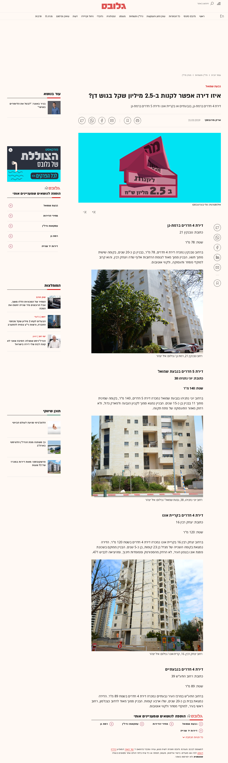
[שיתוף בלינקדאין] (217, 257)
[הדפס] (137, 120)
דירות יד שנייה (188, 730)
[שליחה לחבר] (111, 120)
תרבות (38, 16)
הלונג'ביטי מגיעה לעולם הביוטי (29, 422)
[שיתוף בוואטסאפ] (91, 120)
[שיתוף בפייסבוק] (101, 120)
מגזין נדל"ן (186, 75)
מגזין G (49, 16)
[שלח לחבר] (217, 267)
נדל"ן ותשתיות (201, 75)
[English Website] (222, 16)
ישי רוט (42, 336)
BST (44, 316)
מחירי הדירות (160, 724)
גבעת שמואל (213, 86)
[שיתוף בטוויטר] (82, 120)
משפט (122, 16)
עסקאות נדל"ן (130, 724)
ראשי (201, 16)
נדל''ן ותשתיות (136, 16)
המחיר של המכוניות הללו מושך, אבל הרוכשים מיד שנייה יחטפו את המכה (27, 305)
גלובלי (100, 16)
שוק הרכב (41, 297)
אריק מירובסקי (213, 120)
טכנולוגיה (111, 16)
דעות (75, 16)
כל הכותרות (174, 16)
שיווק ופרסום (62, 16)
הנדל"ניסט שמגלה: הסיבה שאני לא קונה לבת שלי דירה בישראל (26, 342)
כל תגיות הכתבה (194, 737)
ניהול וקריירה (87, 16)
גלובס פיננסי (190, 16)
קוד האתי (129, 749)
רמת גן (104, 724)
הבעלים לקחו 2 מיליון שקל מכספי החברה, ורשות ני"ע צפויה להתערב (27, 323)
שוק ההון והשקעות (156, 16)
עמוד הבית (216, 75)
